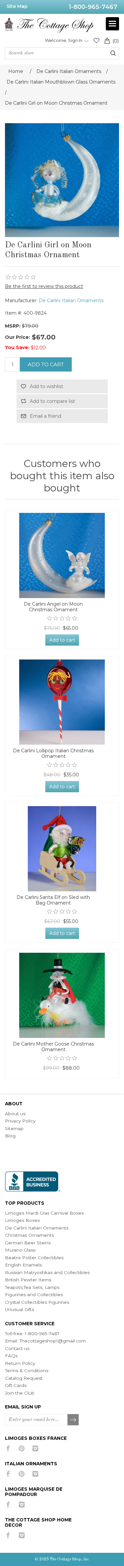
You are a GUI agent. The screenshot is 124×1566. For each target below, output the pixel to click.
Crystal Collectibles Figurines (37, 1302)
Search (113, 53)
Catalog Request (24, 1378)
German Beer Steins (28, 1242)
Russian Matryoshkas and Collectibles (47, 1272)
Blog (10, 1135)
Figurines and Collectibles (34, 1294)
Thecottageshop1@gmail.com (52, 1340)
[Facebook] (8, 1448)
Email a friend (45, 416)
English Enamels (23, 1264)
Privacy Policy (20, 1120)
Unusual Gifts (19, 1309)
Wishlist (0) (96, 40)
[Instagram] (35, 1448)
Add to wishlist (46, 386)
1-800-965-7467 (93, 7)
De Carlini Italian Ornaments (71, 300)
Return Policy (20, 1363)
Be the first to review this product (44, 286)
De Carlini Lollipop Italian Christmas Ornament (53, 753)
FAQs (11, 1355)
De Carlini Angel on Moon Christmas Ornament (53, 607)
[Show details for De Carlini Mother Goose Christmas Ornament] (62, 995)
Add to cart (46, 364)
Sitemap (14, 1128)
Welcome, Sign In (63, 40)
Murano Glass (20, 1250)
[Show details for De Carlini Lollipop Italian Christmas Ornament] (62, 702)
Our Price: (17, 337)
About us (15, 1113)
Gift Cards (15, 1385)
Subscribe (73, 1420)
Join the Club (19, 1393)
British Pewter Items (28, 1279)
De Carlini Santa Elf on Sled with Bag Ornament (53, 900)
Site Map (17, 6)
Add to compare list (52, 401)
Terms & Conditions (26, 1370)
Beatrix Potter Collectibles (34, 1257)
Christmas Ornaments (29, 1235)
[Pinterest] (22, 1448)
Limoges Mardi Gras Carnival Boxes (44, 1213)
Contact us (17, 1348)
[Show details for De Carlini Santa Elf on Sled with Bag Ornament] (62, 848)
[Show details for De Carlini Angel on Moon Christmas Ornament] (62, 555)
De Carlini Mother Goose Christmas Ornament (53, 1046)
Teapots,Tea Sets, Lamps (32, 1287)
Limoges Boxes (22, 1220)
